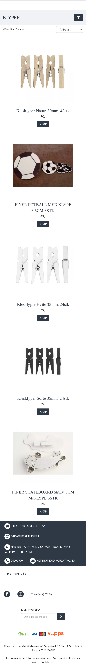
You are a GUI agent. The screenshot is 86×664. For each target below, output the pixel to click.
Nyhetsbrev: (30, 610)
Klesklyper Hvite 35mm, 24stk (43, 304)
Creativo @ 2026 (41, 594)
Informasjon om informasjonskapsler (28, 658)
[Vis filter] (78, 17)
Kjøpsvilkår (16, 574)
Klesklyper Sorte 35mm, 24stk (43, 398)
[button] (6, 594)
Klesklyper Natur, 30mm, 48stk (43, 110)
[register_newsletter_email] (61, 616)
